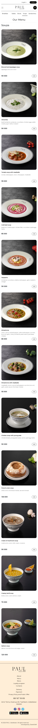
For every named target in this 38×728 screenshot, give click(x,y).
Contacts (19, 686)
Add (34, 76)
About (19, 676)
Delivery (19, 689)
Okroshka (4, 120)
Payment (19, 692)
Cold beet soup (6, 225)
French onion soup (7, 488)
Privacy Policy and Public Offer (19, 694)
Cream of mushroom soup (9, 541)
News (19, 681)
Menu (19, 678)
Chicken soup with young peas (11, 435)
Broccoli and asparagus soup (10, 67)
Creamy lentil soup (7, 593)
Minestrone (5, 330)
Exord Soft (33, 724)
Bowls (19, 13)
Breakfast (5, 13)
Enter (33, 2)
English (24, 2)
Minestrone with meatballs (10, 383)
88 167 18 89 (19, 698)
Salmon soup (5, 646)
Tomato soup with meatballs (10, 172)
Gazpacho (4, 277)
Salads (14, 13)
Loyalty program (19, 683)
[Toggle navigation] (2, 8)
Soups (25, 13)
